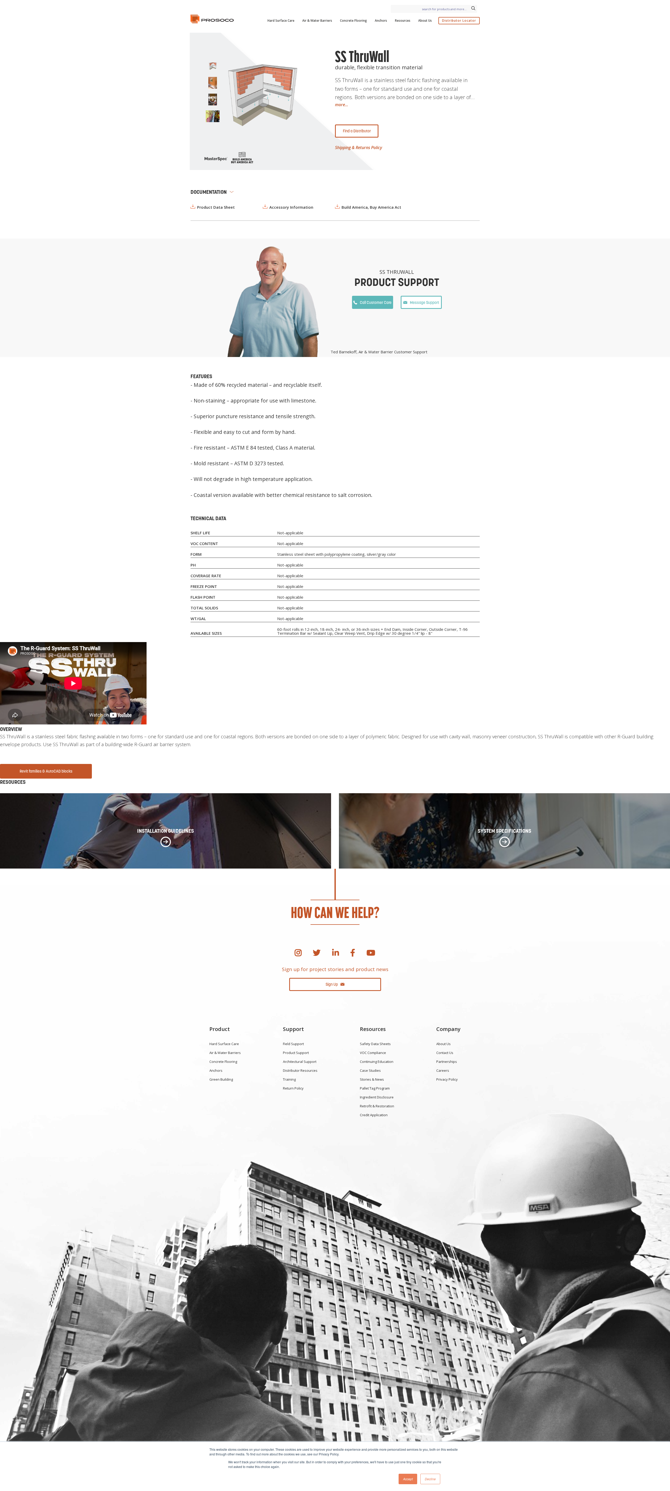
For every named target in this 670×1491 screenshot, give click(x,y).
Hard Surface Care (280, 20)
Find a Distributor (357, 130)
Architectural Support (299, 1061)
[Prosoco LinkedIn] (335, 952)
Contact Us (444, 1052)
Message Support (424, 302)
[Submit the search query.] (473, 9)
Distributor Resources (300, 1070)
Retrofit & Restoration (377, 1106)
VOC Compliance (373, 1052)
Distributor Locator (459, 20)
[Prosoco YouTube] (370, 952)
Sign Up (332, 984)
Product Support (296, 1052)
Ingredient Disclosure (377, 1097)
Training (289, 1079)
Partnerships (446, 1061)
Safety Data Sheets (375, 1043)
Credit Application (374, 1115)
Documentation (209, 192)
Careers (442, 1070)
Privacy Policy (447, 1079)
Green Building (221, 1079)
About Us (425, 20)
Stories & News (372, 1079)
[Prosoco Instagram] (298, 952)
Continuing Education (376, 1061)
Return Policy (293, 1088)
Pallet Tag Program (375, 1088)
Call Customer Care (376, 302)
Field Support (293, 1043)
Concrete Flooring (353, 20)
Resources (402, 20)
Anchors (381, 20)
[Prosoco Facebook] (352, 952)
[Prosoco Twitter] (317, 952)
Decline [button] (430, 1479)
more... (341, 104)
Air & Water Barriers (317, 20)
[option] (262, 95)
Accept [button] (408, 1479)
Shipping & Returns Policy (358, 147)
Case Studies (370, 1070)
